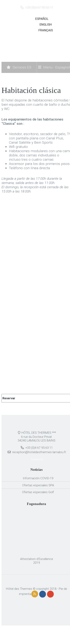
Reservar (8, 398)
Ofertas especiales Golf (38, 492)
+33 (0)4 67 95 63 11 (38, 7)
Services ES (21, 67)
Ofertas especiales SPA (38, 485)
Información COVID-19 (38, 478)
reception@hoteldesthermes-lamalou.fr (39, 452)
